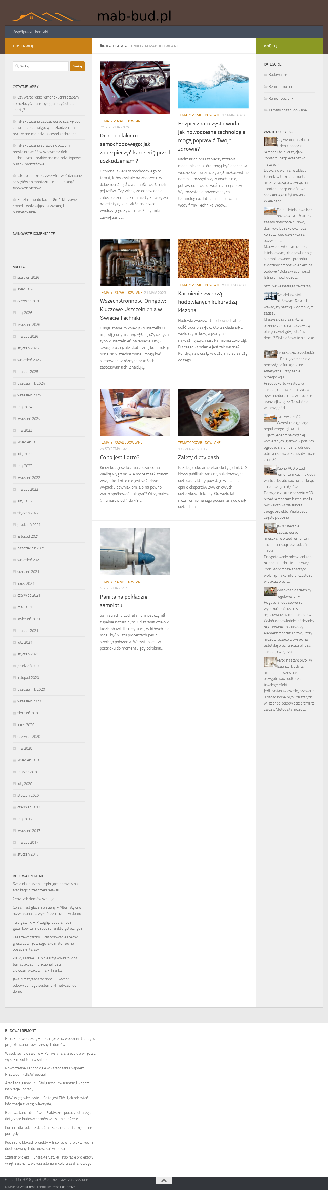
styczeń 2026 (28, 348)
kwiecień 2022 (28, 477)
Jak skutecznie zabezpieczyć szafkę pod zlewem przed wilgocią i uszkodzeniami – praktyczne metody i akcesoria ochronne (46, 127)
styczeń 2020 (28, 795)
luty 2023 (24, 454)
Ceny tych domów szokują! (34, 898)
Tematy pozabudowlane (121, 121)
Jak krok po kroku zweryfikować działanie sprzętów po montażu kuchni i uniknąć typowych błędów (47, 181)
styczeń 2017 (28, 854)
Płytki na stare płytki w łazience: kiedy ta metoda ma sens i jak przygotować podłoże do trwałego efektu (288, 672)
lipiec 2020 (25, 724)
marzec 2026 (27, 336)
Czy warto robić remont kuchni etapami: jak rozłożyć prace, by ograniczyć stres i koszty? (46, 103)
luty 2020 (24, 783)
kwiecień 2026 (28, 324)
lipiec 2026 (25, 289)
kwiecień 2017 (28, 830)
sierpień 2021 (28, 571)
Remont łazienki (281, 98)
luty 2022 (24, 501)
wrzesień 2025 (29, 360)
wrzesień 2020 (29, 701)
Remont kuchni (281, 86)
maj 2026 (24, 312)
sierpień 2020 (28, 713)
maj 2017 (24, 819)
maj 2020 (24, 748)
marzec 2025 (27, 371)
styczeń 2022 (28, 513)
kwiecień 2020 (28, 760)
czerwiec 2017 (28, 807)
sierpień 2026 (28, 277)
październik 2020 (31, 689)
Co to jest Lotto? (119, 457)
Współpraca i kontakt (31, 31)
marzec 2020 (27, 772)
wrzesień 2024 (29, 395)
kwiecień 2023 (28, 442)
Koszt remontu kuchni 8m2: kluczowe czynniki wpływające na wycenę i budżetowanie (45, 205)
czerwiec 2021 (28, 595)
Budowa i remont (282, 74)
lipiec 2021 (25, 583)
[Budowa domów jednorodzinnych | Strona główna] (93, 13)
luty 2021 (24, 642)
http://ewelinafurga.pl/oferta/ (288, 286)
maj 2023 (24, 430)
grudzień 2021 (28, 524)
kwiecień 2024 (28, 418)
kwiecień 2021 (28, 618)
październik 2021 (31, 548)
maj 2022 (24, 465)
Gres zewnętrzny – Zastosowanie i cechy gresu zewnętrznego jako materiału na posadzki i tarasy (45, 943)
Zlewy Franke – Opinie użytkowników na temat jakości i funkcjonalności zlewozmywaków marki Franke (45, 964)
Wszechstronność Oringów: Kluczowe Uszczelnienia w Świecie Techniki (133, 309)
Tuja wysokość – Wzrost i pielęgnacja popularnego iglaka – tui (286, 422)
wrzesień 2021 (29, 560)
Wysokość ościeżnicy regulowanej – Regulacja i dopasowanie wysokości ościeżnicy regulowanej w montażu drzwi (288, 602)
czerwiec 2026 (28, 301)
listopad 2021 (28, 536)
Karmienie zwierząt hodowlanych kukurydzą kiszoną (207, 302)
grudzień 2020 (28, 666)
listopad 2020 (28, 677)
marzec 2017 (27, 842)
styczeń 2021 (28, 654)
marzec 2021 (27, 630)
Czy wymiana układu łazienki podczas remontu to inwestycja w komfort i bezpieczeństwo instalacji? (286, 152)
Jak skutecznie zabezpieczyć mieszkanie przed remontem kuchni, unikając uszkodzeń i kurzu (287, 538)
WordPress (27, 1187)
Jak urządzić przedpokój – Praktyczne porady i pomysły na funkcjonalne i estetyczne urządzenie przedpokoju (289, 365)
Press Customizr (63, 1187)
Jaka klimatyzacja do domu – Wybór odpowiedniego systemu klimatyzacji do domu (44, 985)
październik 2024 (31, 383)
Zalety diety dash (198, 457)
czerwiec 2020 (28, 736)
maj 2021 (24, 607)
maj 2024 (24, 407)
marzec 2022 (27, 489)
